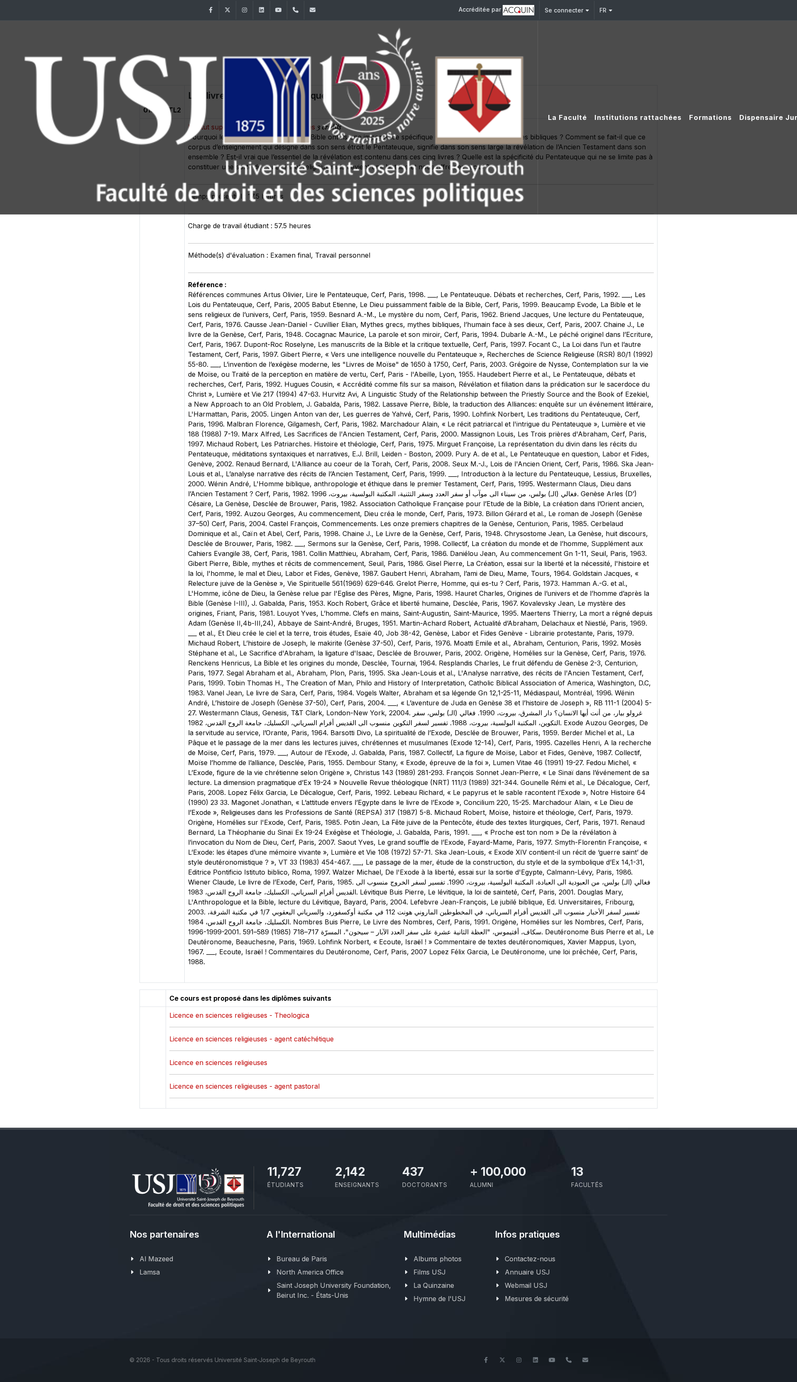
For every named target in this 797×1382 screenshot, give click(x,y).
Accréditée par (481, 9)
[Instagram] (244, 10)
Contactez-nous (530, 1259)
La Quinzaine (433, 1285)
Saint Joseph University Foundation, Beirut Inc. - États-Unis (333, 1290)
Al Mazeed (156, 1259)
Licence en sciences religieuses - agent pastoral (244, 1086)
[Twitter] (227, 10)
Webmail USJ (526, 1285)
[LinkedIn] (261, 10)
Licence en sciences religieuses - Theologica (239, 1015)
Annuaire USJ (527, 1272)
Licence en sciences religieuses (218, 1062)
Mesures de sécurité (537, 1298)
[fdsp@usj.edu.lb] (312, 10)
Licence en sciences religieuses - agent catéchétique (251, 1039)
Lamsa (149, 1272)
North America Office (310, 1272)
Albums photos (437, 1259)
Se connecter (564, 10)
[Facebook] (210, 10)
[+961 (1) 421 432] (295, 10)
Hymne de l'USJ (439, 1298)
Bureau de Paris (301, 1259)
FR (602, 10)
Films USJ (429, 1272)
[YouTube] (278, 10)
